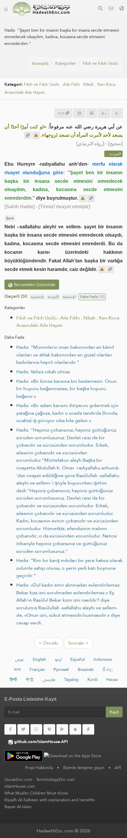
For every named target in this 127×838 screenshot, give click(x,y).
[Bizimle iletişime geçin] (111, 9)
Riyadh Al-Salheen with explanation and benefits (49, 800)
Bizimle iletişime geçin (83, 767)
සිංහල (107, 669)
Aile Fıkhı (71, 84)
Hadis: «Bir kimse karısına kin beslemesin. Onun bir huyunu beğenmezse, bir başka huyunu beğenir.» (66, 389)
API (118, 767)
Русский (61, 669)
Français (37, 669)
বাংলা (17, 669)
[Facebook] (10, 729)
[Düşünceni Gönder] (36, 135)
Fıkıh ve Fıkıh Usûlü (100, 63)
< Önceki (48, 643)
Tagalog (71, 679)
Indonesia (103, 659)
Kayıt (114, 712)
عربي (19, 659)
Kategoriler (65, 63)
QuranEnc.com (18, 779)
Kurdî (92, 679)
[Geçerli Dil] (121, 9)
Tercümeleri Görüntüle (33, 284)
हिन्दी (13, 679)
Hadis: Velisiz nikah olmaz (43, 371)
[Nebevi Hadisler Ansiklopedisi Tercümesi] (41, 9)
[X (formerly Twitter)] (23, 729)
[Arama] (100, 9)
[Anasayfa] (6, 9)
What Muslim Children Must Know (36, 793)
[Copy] (27, 135)
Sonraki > (78, 643)
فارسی (49, 679)
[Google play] (62, 729)
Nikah (88, 84)
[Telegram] (49, 729)
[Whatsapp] (36, 729)
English (39, 659)
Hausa (112, 679)
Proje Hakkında (39, 767)
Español (77, 659)
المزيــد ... (113, 154)
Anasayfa (40, 63)
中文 (30, 679)
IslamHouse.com (19, 786)
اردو (58, 659)
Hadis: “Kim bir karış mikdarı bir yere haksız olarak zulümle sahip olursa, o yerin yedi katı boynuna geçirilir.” (69, 568)
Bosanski (86, 669)
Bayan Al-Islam (18, 806)
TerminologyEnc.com (55, 779)
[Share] (79, 113)
